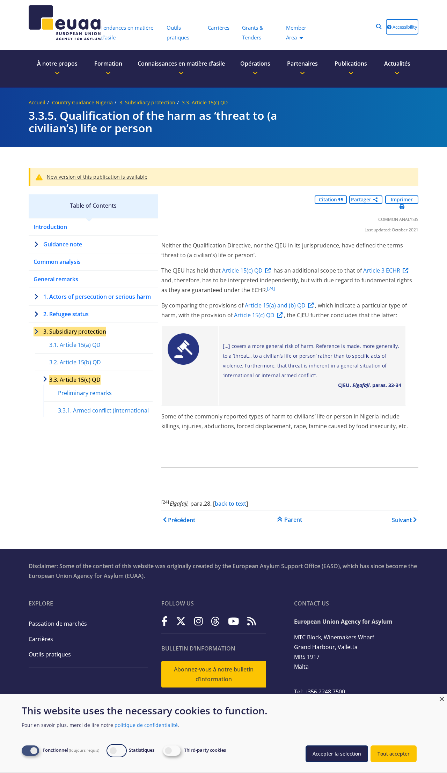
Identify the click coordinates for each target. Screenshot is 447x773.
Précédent (181, 520)
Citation (328, 199)
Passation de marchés (58, 623)
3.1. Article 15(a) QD (75, 345)
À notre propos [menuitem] (57, 63)
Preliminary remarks (85, 393)
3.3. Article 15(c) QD (205, 102)
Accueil (37, 102)
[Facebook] (164, 621)
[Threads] (215, 621)
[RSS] (251, 621)
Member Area (296, 32)
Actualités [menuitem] (397, 63)
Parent (293, 519)
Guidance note (62, 244)
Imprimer (402, 199)
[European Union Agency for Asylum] (61, 22)
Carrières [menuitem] (218, 27)
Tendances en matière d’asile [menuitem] (127, 32)
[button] (379, 26)
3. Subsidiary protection (147, 102)
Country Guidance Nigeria (82, 102)
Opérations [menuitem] (255, 63)
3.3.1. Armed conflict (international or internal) (103, 415)
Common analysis (57, 262)
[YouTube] (233, 621)
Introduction (50, 227)
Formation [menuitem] (108, 63)
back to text (230, 503)
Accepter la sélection (337, 753)
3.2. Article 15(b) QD (75, 362)
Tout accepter (394, 753)
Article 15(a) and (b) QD (275, 305)
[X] (181, 621)
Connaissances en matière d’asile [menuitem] (181, 63)
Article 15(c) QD (242, 270)
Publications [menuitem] (351, 63)
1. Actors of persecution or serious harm (97, 296)
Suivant (402, 520)
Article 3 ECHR (381, 270)
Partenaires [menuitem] (302, 63)
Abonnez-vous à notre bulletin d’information (214, 674)
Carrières (41, 639)
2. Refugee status (66, 314)
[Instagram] (198, 621)
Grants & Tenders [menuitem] (252, 32)
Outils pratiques (50, 654)
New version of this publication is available (97, 176)
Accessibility (404, 27)
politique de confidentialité (146, 725)
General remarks (56, 279)
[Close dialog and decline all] (442, 698)
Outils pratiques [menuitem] (178, 32)
